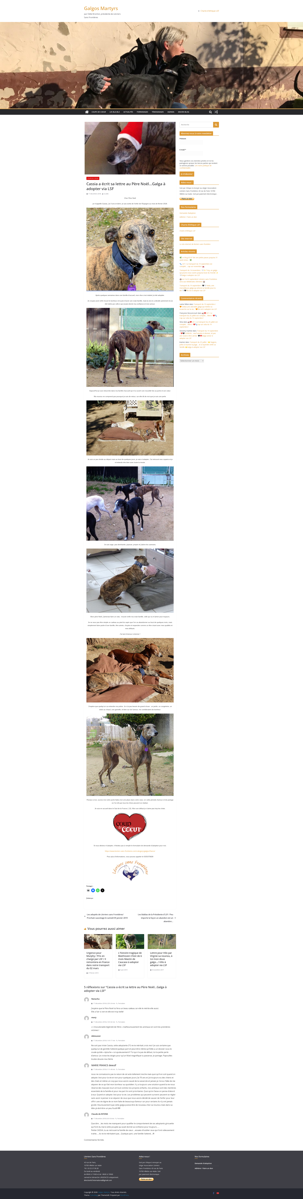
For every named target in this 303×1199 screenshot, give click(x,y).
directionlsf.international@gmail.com (98, 1180)
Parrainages (142, 112)
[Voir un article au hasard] (216, 112)
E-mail (183, 150)
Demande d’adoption (188, 213)
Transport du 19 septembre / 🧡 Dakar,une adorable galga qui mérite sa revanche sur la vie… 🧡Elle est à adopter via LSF (198, 306)
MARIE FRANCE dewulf (103, 1065)
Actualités (128, 112)
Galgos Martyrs (101, 8)
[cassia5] (130, 347)
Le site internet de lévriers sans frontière (195, 244)
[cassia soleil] (130, 427)
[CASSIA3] (130, 755)
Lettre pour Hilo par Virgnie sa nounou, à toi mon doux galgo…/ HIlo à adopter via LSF (161, 959)
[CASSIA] (130, 249)
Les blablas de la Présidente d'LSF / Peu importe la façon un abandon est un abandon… (155, 918)
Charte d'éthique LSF (210, 11)
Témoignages (158, 112)
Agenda (170, 112)
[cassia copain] (130, 503)
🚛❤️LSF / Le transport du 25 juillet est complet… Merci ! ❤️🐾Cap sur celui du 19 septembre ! (198, 315)
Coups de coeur (99, 112)
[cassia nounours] (130, 581)
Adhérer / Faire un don (188, 217)
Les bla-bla (115, 112)
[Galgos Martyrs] (87, 112)
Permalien (121, 1003)
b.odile (106, 194)
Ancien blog (183, 112)
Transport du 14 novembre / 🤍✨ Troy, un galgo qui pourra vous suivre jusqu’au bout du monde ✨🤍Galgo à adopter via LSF (199, 272)
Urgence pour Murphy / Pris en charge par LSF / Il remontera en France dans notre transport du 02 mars (97, 960)
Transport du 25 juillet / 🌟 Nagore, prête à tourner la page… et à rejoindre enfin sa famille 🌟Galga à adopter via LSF (198, 344)
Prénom (183, 138)
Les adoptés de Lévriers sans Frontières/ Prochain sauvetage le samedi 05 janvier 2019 (107, 916)
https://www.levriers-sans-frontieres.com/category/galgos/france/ (130, 851)
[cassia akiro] (130, 670)
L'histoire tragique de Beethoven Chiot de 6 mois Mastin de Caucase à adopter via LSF (130, 959)
